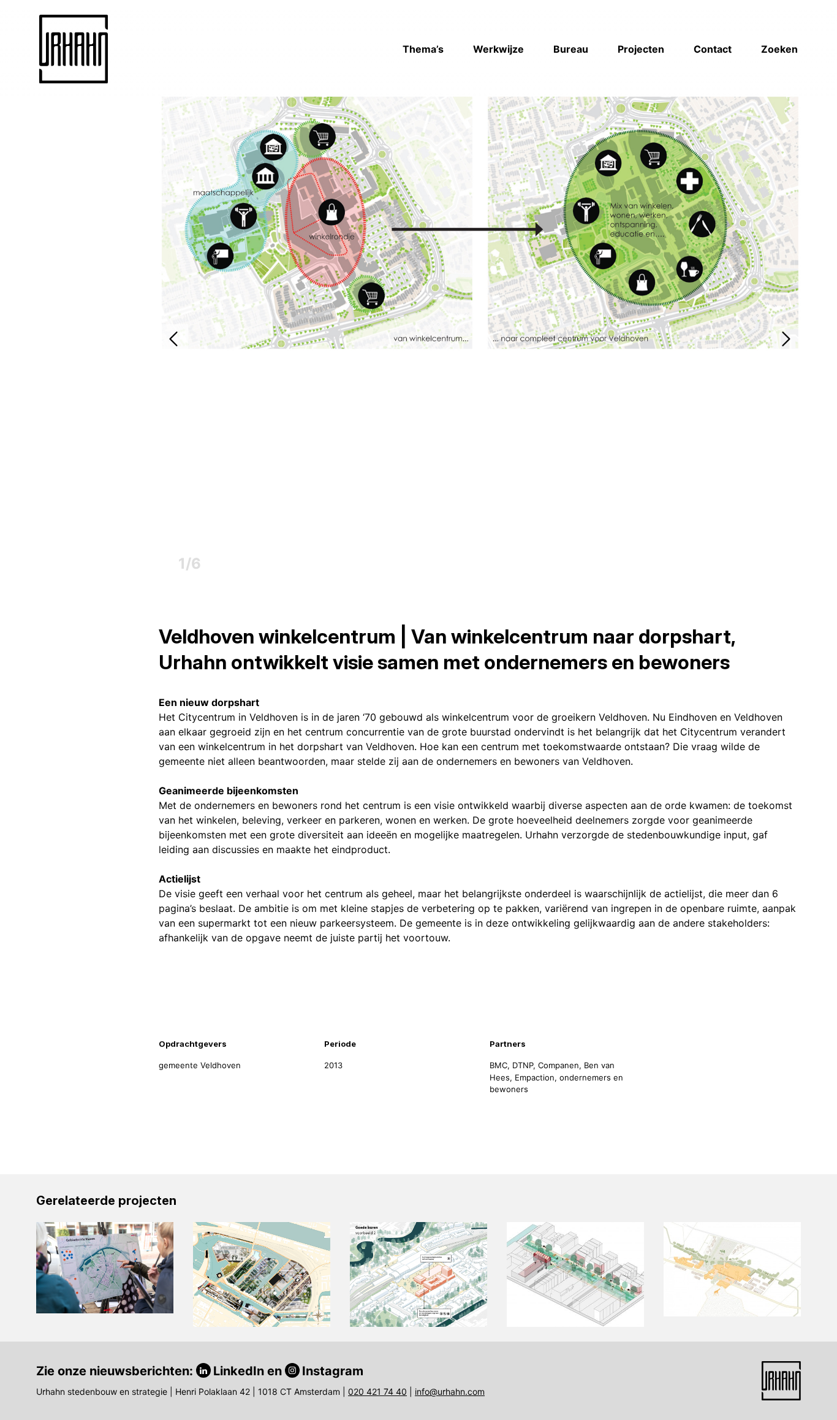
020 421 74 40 (377, 1391)
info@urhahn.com (450, 1391)
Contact (713, 49)
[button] (173, 339)
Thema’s (423, 49)
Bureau (570, 49)
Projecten (641, 49)
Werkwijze (498, 49)
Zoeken (779, 49)
